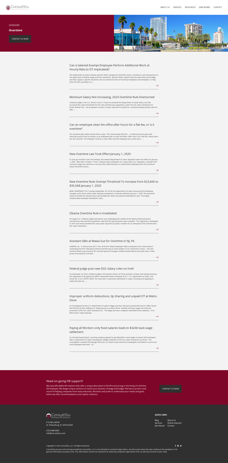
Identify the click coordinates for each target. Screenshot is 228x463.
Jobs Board (204, 7)
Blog (157, 420)
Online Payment (174, 423)
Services (177, 7)
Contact (218, 7)
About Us (165, 7)
